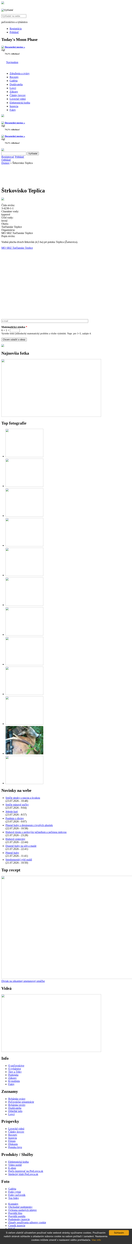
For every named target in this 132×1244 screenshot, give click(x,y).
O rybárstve (14, 1068)
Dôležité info (15, 1111)
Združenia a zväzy (20, 73)
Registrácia (16, 28)
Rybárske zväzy (16, 1098)
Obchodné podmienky (20, 1207)
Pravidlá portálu (16, 1216)
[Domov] (2, 3)
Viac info (96, 1240)
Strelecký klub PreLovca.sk (23, 1174)
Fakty (13, 109)
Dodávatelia (16, 84)
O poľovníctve (16, 1065)
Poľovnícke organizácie (21, 1101)
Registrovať (7, 156)
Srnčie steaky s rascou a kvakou (23, 797)
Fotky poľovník (16, 1194)
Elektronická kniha (20, 102)
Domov (5, 162)
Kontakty (13, 1203)
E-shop (12, 1168)
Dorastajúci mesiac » (15, 47)
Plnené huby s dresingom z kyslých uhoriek (29, 825)
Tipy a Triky (15, 1071)
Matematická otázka (14, 327)
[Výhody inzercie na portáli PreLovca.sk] (2, 345)
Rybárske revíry (16, 1104)
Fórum (11, 1141)
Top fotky (13, 1198)
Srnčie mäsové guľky (17, 804)
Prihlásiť (14, 32)
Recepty (14, 77)
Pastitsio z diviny (15, 818)
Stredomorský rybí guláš (19, 859)
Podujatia (13, 1074)
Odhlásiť (6, 159)
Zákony (14, 91)
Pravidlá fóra (15, 1213)
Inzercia (14, 106)
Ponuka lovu (15, 1147)
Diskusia (13, 1144)
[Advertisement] (28, 174)
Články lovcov (18, 95)
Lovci (13, 88)
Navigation (12, 62)
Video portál (15, 1164)
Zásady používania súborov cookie (27, 1222)
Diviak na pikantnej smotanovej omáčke (23, 981)
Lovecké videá (18, 98)
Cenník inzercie (16, 1225)
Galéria (14, 80)
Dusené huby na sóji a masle (21, 845)
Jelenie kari (12, 811)
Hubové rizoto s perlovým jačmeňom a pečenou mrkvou (36, 832)
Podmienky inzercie (19, 1219)
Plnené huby (12, 852)
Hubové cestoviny (15, 839)
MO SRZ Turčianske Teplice (17, 247)
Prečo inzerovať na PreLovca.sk (25, 1171)
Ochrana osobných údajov (22, 1210)
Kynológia (14, 1081)
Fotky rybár (14, 1191)
